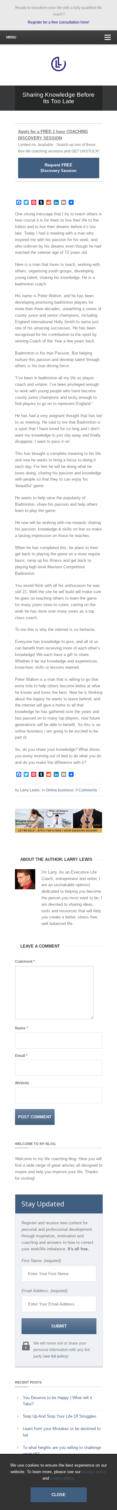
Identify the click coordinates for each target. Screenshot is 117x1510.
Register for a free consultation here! (58, 22)
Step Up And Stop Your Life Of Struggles (59, 1416)
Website (22, 1083)
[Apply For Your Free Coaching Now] (58, 837)
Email (21, 1056)
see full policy (55, 1356)
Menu (11, 37)
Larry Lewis (30, 790)
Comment (25, 961)
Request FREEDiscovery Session (58, 168)
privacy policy (94, 1471)
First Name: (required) (41, 1260)
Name (21, 1028)
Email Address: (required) (44, 1290)
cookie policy (62, 1478)
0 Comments (86, 790)
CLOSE (58, 1494)
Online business (59, 790)
